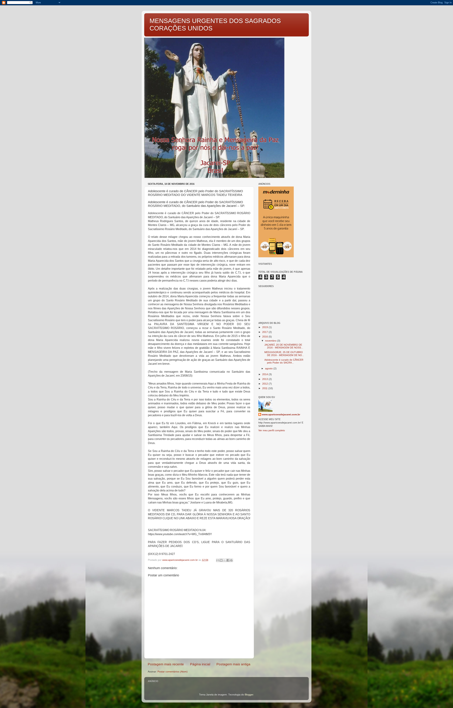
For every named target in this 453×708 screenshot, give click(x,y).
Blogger (249, 694)
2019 (265, 327)
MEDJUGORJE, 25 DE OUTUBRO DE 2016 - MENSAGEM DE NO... (284, 353)
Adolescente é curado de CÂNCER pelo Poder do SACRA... (283, 361)
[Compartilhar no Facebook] (228, 560)
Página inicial (200, 664)
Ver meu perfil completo (271, 430)
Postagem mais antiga (233, 664)
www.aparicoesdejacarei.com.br (281, 414)
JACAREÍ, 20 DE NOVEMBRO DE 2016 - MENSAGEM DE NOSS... (283, 346)
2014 (265, 374)
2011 (265, 388)
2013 (265, 379)
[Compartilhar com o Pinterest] (231, 560)
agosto (269, 368)
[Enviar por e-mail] (218, 560)
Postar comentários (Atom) (172, 671)
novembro (271, 340)
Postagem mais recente (166, 664)
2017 (265, 332)
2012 (265, 383)
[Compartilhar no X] (224, 560)
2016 (265, 336)
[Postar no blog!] (221, 560)
